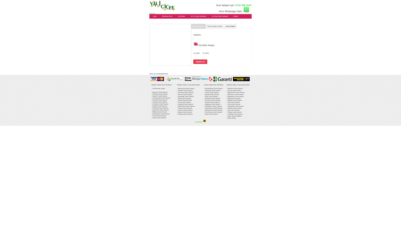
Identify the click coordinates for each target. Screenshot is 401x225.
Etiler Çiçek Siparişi (211, 96)
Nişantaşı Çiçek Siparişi (212, 90)
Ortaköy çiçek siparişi (235, 108)
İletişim (235, 16)
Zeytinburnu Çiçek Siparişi (213, 108)
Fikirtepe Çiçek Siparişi (160, 94)
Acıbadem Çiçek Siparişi (160, 104)
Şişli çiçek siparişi (234, 110)
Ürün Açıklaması (198, 26)
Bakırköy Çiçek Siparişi (235, 88)
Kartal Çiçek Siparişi (184, 98)
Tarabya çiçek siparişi (235, 112)
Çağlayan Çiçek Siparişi (212, 104)
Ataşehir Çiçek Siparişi (159, 96)
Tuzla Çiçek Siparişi (184, 102)
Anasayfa (152, 13)
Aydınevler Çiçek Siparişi (160, 110)
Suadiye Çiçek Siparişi (159, 102)
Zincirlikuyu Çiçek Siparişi (213, 112)
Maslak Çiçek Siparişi (212, 94)
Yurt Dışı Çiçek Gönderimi (220, 16)
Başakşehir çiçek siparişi (236, 96)
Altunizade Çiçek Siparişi (186, 88)
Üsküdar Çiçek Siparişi (185, 90)
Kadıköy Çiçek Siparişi (159, 106)
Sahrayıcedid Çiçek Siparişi (161, 98)
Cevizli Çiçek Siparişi (159, 116)
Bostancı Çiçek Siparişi (160, 92)
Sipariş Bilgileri (230, 26)
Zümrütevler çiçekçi (158, 88)
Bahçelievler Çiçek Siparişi (213, 110)
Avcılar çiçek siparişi (234, 90)
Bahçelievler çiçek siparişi (236, 92)
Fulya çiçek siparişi (234, 104)
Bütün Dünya (232, 118)
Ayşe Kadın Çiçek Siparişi (186, 106)
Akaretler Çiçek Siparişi (212, 98)
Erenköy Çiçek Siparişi (159, 100)
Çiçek (155, 16)
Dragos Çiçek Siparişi (185, 112)
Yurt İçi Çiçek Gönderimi (198, 16)
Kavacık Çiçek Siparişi (185, 94)
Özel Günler (181, 16)
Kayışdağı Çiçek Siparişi (186, 96)
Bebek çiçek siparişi (234, 98)
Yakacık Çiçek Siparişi (185, 108)
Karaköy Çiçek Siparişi (212, 102)
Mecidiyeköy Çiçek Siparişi (214, 88)
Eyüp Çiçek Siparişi (211, 114)
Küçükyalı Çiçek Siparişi (160, 108)
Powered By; (199, 122)
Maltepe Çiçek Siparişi (159, 112)
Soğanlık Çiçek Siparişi (185, 104)
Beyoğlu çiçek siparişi (235, 100)
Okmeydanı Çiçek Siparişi (213, 106)
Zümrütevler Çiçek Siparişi (161, 114)
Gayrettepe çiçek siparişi (236, 106)
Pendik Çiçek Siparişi (185, 100)
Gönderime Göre (167, 16)
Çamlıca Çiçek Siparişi (185, 110)
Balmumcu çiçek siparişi (236, 94)
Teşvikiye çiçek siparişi (235, 114)
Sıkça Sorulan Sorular (214, 26)
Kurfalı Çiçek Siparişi (159, 118)
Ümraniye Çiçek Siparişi (186, 92)
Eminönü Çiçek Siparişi (212, 100)
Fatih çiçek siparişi (234, 102)
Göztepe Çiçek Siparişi (185, 114)
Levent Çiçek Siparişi (212, 92)
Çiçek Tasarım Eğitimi (235, 116)
